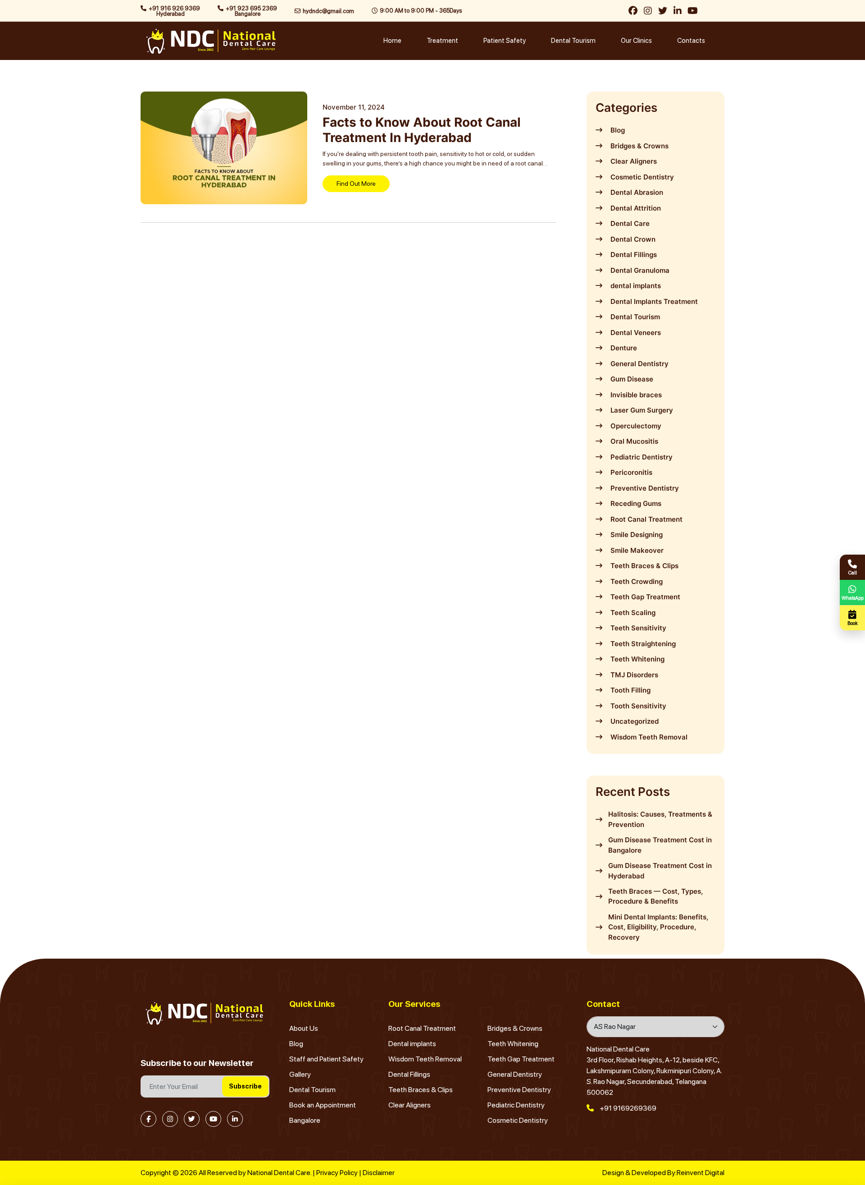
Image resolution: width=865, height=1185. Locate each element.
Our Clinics (636, 41)
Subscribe (245, 1086)
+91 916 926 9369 (174, 11)
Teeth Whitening (512, 1043)
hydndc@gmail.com (328, 11)
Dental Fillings (409, 1074)
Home (392, 41)
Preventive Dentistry (519, 1089)
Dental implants (412, 1043)
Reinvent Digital (700, 1172)
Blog (296, 1043)
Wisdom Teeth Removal (425, 1059)
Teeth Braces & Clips (420, 1089)
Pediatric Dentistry (516, 1105)
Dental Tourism (573, 41)
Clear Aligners (409, 1105)
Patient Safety (504, 41)
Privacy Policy (337, 1172)
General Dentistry (514, 1074)
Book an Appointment (322, 1105)
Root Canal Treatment (422, 1028)
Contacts (691, 41)
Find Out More (356, 183)
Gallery (300, 1074)
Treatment (442, 41)
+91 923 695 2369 (251, 11)
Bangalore (304, 1120)
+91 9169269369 (627, 1108)
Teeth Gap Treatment (521, 1059)
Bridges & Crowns (514, 1028)
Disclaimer (379, 1172)
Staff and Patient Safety (326, 1059)
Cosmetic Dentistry (517, 1120)
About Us (303, 1028)
